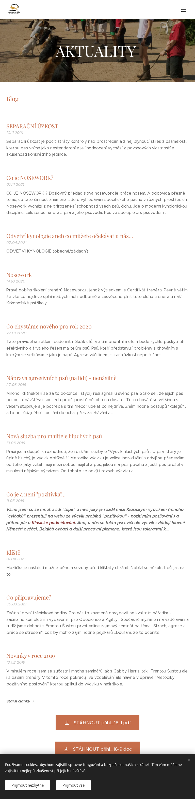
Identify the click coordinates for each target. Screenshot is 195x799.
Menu (183, 9)
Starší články (18, 701)
